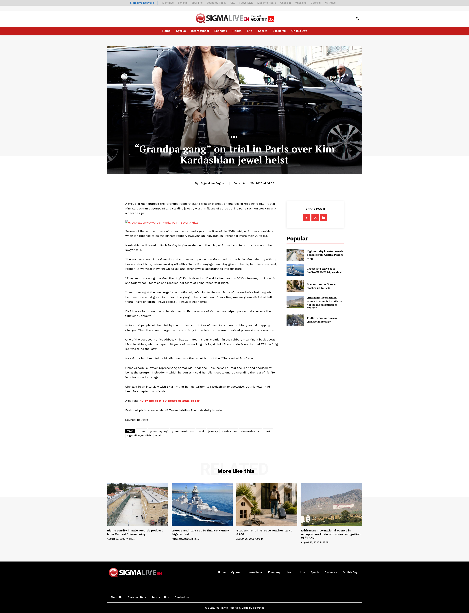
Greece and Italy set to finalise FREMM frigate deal (324, 270)
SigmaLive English (213, 183)
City (232, 2)
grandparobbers (182, 431)
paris (268, 431)
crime (142, 431)
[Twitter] (315, 217)
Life (234, 137)
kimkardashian (251, 431)
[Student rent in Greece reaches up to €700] (295, 286)
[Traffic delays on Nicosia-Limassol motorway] (295, 320)
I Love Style (246, 2)
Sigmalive (168, 2)
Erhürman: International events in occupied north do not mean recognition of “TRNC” (324, 303)
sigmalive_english (139, 435)
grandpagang (159, 431)
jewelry (213, 431)
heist (200, 431)
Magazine (300, 2)
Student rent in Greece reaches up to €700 (321, 286)
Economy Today (216, 2)
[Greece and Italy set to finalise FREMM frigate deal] (295, 270)
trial (158, 435)
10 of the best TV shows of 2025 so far (170, 400)
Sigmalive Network (142, 2)
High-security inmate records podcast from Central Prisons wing (325, 254)
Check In (285, 2)
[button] (357, 18)
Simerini (182, 2)
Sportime (197, 2)
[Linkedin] (323, 217)
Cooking (316, 2)
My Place (330, 2)
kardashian (229, 431)
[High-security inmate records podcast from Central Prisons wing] (295, 255)
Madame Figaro (266, 2)
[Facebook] (306, 217)
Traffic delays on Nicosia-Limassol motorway (323, 319)
